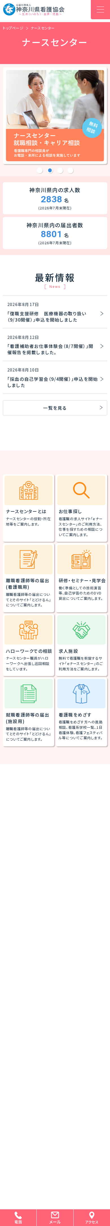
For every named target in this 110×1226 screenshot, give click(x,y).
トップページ (13, 28)
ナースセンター (43, 28)
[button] (40, 170)
